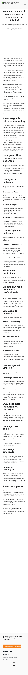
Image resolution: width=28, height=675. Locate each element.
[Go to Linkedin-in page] (14, 666)
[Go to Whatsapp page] (14, 663)
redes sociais (8, 63)
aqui (7, 443)
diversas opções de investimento (11, 501)
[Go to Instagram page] (14, 668)
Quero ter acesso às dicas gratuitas (12, 646)
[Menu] (25, 4)
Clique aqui (5, 508)
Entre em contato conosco (9, 499)
